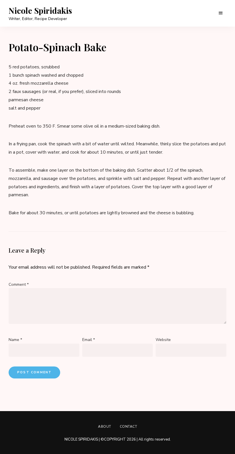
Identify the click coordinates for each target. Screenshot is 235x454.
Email (88, 339)
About (104, 426)
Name (15, 339)
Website (163, 339)
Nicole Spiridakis (40, 10)
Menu (220, 13)
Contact (128, 426)
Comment (19, 284)
